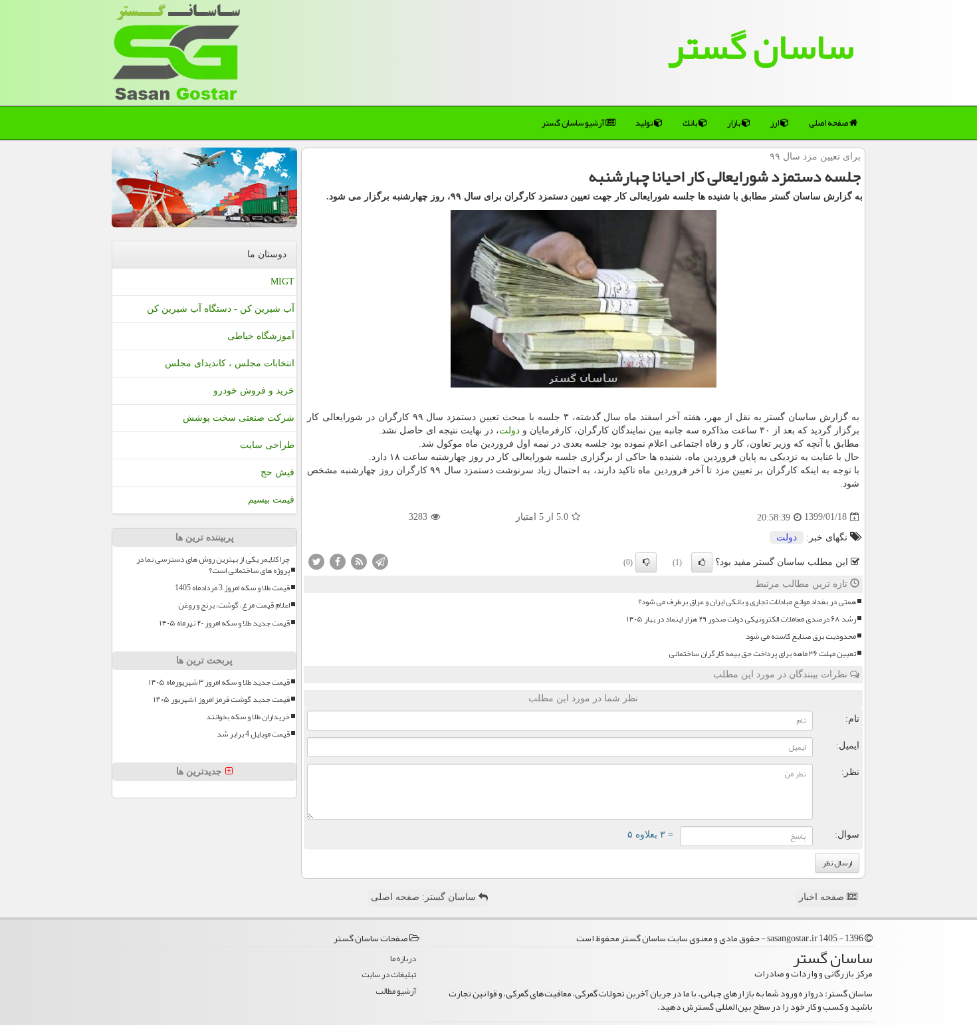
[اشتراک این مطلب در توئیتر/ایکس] (316, 561)
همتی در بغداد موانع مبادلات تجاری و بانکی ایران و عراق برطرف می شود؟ (747, 602)
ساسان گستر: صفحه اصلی (425, 897)
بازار (734, 123)
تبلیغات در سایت (389, 974)
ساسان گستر (761, 46)
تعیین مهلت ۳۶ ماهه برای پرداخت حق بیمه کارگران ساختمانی (762, 653)
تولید (644, 123)
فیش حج (277, 472)
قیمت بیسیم (271, 500)
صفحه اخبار (823, 897)
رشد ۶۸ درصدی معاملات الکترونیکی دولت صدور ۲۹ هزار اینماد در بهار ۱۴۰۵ (741, 619)
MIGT (282, 281)
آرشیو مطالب (396, 991)
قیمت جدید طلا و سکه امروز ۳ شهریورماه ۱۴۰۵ (219, 682)
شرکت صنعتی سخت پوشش (238, 418)
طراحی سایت (267, 445)
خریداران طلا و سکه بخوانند (248, 717)
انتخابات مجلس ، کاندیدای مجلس (229, 363)
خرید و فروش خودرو (253, 391)
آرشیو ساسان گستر (573, 123)
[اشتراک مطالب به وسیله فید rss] (359, 561)
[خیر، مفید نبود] (646, 562)
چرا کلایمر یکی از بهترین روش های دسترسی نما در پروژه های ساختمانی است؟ (213, 565)
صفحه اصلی (829, 123)
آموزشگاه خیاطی (260, 336)
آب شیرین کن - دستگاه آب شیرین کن (220, 309)
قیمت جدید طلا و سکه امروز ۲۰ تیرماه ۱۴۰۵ (225, 623)
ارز (775, 123)
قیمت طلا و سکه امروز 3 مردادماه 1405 (232, 588)
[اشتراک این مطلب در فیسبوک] (337, 561)
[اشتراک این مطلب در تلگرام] (380, 561)
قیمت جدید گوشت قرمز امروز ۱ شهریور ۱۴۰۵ (222, 699)
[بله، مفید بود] (701, 562)
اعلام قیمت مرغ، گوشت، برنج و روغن (234, 605)
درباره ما (403, 959)
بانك (691, 123)
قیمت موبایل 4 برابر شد (253, 734)
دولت (509, 430)
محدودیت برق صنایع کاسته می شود (801, 636)
